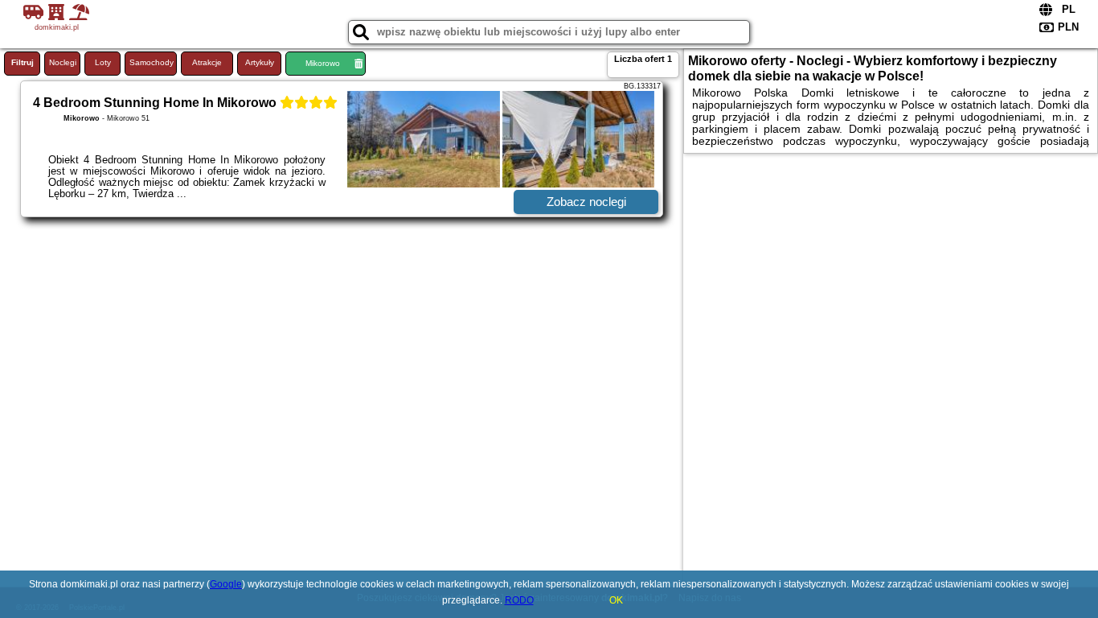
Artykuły (259, 62)
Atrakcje (207, 62)
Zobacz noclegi (586, 201)
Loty (103, 62)
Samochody (151, 62)
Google (226, 584)
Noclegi (62, 62)
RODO (519, 600)
